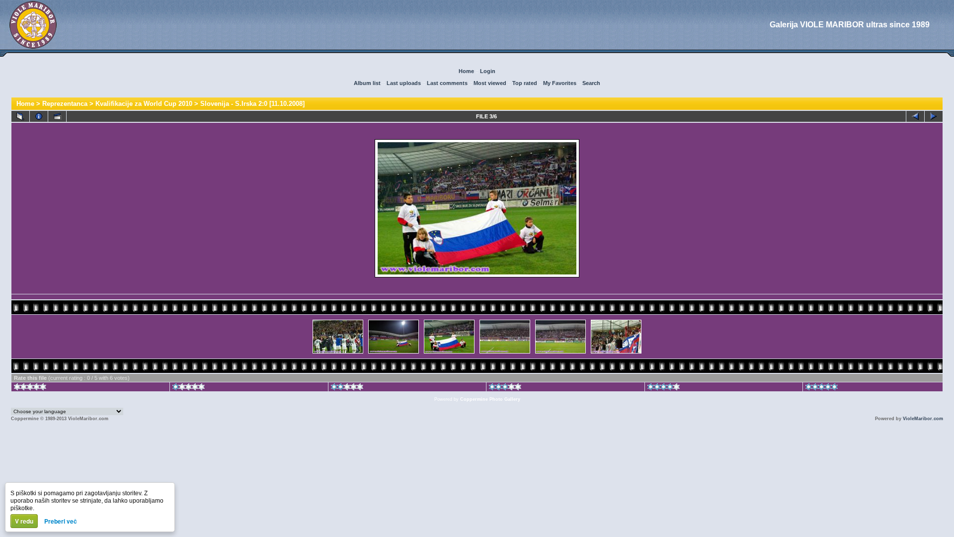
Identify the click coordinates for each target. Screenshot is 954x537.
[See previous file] (915, 116)
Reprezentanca (64, 103)
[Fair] (347, 388)
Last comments (447, 83)
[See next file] (934, 116)
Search (591, 83)
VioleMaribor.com (923, 418)
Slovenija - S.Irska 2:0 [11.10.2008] (252, 103)
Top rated (524, 83)
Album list (367, 83)
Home (466, 71)
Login (487, 71)
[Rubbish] (30, 388)
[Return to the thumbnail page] (20, 116)
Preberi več (60, 521)
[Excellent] (663, 388)
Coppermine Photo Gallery (490, 399)
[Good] (505, 388)
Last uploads (404, 83)
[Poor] (188, 388)
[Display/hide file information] (39, 116)
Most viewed (490, 83)
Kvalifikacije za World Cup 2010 (143, 103)
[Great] (821, 388)
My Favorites (559, 83)
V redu (24, 521)
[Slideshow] (57, 116)
